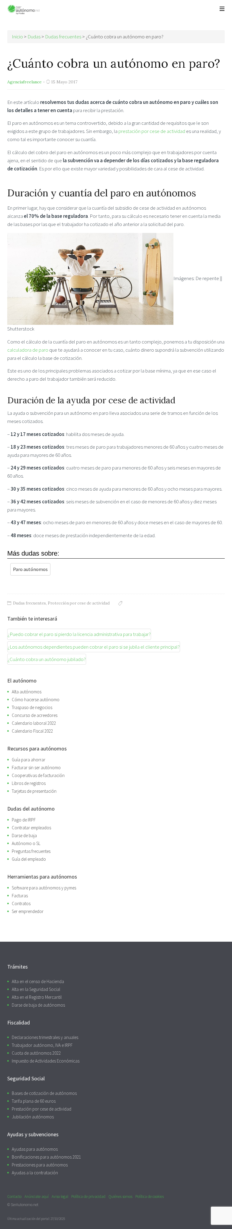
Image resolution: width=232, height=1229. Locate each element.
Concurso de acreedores (34, 715)
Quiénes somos (120, 1196)
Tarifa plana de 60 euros (34, 1101)
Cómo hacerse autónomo (36, 699)
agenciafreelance (24, 82)
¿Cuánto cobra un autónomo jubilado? (47, 659)
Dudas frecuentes (29, 603)
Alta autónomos (26, 692)
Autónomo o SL (26, 843)
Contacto (14, 1196)
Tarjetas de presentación (34, 791)
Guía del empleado (29, 859)
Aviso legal (60, 1196)
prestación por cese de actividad (151, 131)
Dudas (33, 36)
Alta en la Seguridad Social (36, 989)
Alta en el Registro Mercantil (37, 997)
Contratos (21, 903)
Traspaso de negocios (32, 707)
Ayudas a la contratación (35, 1173)
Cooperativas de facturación (38, 775)
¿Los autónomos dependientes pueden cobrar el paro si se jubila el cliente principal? (94, 647)
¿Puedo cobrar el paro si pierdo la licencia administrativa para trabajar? (79, 634)
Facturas (20, 895)
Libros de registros (29, 783)
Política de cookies (149, 1196)
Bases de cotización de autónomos (44, 1093)
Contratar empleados (31, 828)
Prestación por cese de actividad (41, 1109)
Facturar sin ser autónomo (36, 767)
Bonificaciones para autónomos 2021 (46, 1157)
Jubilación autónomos (33, 1117)
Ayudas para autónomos (35, 1149)
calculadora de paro (27, 350)
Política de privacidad (88, 1196)
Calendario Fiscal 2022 (32, 731)
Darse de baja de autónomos (38, 1005)
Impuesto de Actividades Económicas (45, 1061)
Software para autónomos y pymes (44, 888)
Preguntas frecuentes (31, 851)
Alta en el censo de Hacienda (38, 981)
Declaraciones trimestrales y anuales (45, 1037)
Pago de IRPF (24, 820)
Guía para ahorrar (28, 760)
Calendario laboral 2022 (34, 723)
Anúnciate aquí (36, 1196)
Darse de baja (24, 835)
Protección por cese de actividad (79, 603)
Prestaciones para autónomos (40, 1165)
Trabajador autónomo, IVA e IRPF (42, 1045)
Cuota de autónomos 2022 (36, 1053)
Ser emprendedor (28, 911)
